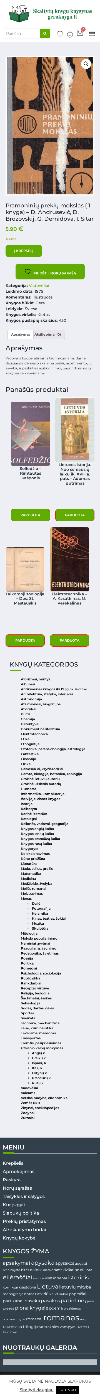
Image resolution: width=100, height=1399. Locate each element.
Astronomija (31, 699)
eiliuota (86, 1270)
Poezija (27, 958)
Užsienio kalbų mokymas (42, 1048)
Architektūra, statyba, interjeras (47, 694)
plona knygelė (31, 1308)
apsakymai (16, 1263)
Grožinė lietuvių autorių (40, 779)
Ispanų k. (39, 1063)
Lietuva (47, 1286)
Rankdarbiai (31, 983)
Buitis (25, 714)
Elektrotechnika (34, 734)
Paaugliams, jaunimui (39, 948)
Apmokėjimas (18, 1171)
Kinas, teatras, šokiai (49, 918)
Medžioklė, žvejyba (36, 883)
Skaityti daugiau (37, 1389)
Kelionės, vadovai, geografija (44, 824)
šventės (83, 1327)
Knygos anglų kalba (37, 829)
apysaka (42, 1262)
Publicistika (30, 978)
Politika (27, 963)
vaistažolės (49, 1327)
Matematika (31, 873)
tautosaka (12, 1326)
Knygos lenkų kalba (37, 834)
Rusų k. (38, 1083)
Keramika (40, 913)
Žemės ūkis (30, 1103)
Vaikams (28, 1093)
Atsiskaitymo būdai (24, 1229)
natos (29, 1294)
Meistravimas (32, 893)
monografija (13, 1294)
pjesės (8, 1308)
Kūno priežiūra (33, 859)
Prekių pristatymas (24, 1221)
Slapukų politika (21, 1213)
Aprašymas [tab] (20, 334)
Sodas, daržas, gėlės (37, 1008)
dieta (47, 1270)
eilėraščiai (17, 1277)
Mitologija (29, 933)
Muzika (38, 923)
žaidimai (10, 1332)
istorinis (78, 1277)
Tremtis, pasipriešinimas (41, 1043)
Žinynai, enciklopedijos (40, 1108)
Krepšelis (13, 1163)
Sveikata (28, 1018)
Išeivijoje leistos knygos (40, 799)
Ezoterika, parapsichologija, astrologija (53, 749)
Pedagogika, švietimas (40, 953)
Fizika (26, 764)
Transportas (31, 1038)
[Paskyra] (70, 34)
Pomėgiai (29, 968)
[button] (91, 33)
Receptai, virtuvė (35, 988)
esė (48, 1277)
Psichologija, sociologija (41, 973)
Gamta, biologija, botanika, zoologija (51, 774)
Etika (25, 739)
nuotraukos (59, 1294)
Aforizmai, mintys (35, 679)
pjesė (89, 1301)
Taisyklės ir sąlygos (24, 1196)
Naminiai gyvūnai (35, 943)
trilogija (30, 1326)
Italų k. (37, 1068)
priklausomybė (14, 1319)
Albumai (28, 684)
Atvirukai (28, 709)
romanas (61, 1317)
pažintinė (72, 1300)
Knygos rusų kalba (36, 844)
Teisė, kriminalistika (37, 1028)
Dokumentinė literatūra (40, 729)
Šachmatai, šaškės (36, 998)
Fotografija (41, 908)
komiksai (10, 1287)
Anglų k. (39, 1053)
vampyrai (68, 1327)
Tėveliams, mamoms (38, 1033)
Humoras (28, 789)
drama (56, 1270)
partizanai (13, 1300)
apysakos (64, 1263)
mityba (84, 1287)
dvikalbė (71, 1269)
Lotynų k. (40, 1073)
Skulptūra (40, 928)
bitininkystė (11, 1270)
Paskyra (12, 1179)
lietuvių (67, 1287)
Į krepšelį (23, 251)
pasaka (32, 1300)
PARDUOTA (30, 515)
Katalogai (29, 819)
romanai (34, 1318)
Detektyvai (30, 724)
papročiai (77, 1294)
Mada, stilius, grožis (37, 868)
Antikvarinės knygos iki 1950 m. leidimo (54, 689)
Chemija (28, 719)
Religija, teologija (35, 993)
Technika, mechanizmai (40, 1023)
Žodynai (27, 1113)
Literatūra (29, 863)
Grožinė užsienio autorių (41, 784)
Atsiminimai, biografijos (41, 704)
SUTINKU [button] (67, 1390)
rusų (83, 1319)
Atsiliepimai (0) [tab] (47, 334)
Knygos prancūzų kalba (40, 839)
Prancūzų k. (42, 1078)
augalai (81, 1263)
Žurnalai (27, 1118)
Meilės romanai (33, 888)
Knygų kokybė (19, 1238)
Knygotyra (29, 849)
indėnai (60, 1278)
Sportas (27, 1013)
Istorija (26, 804)
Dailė (36, 903)
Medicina (28, 878)
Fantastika (30, 754)
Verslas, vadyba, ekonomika (44, 1098)
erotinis (38, 1278)
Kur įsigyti (14, 1204)
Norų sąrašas (17, 1188)
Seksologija (30, 1003)
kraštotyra (27, 1287)
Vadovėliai (39, 285)
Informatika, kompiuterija (42, 794)
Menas (26, 898)
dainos (36, 1270)
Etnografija (30, 744)
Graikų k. (39, 1058)
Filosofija (28, 759)
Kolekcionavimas (35, 854)
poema (56, 1308)
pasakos (50, 1300)
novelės (43, 1293)
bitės (25, 1270)
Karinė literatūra (34, 814)
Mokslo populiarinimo (39, 938)
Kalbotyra (29, 809)
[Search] (45, 33)
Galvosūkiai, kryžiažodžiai (42, 769)
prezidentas (72, 1308)
